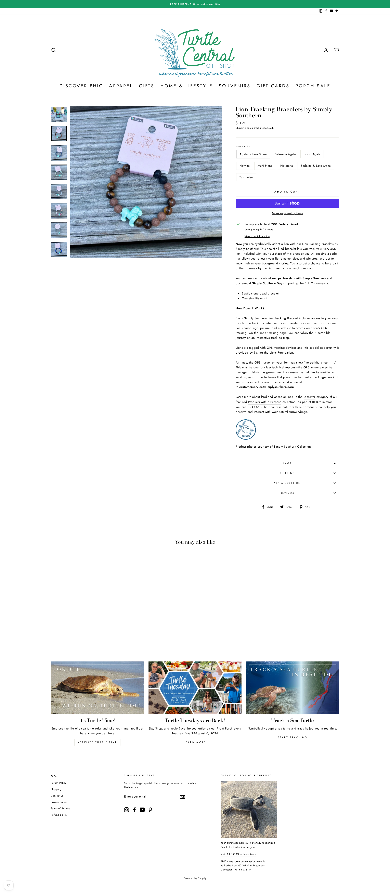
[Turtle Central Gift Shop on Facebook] (134, 809)
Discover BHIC (81, 85)
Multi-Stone (265, 165)
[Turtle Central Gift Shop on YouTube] (142, 809)
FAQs (287, 463)
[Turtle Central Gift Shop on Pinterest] (150, 809)
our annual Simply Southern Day (259, 283)
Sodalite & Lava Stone (316, 165)
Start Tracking (292, 737)
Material (243, 146)
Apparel (121, 85)
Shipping (241, 128)
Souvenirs (234, 85)
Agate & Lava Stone (253, 154)
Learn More (195, 742)
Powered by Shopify (195, 878)
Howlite (244, 165)
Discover (309, 397)
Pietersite (286, 165)
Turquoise (246, 177)
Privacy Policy (59, 802)
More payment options (287, 213)
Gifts (146, 85)
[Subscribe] (182, 797)
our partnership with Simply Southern (299, 278)
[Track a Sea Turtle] (292, 687)
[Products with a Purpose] (246, 438)
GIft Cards (273, 85)
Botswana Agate (285, 154)
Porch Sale (313, 85)
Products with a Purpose (265, 402)
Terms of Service (60, 808)
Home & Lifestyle (186, 85)
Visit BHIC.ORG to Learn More (238, 854)
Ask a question (287, 483)
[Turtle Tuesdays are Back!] (195, 687)
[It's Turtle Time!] (97, 687)
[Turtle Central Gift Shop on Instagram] (126, 809)
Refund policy (59, 815)
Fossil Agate (312, 154)
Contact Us (57, 796)
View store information (257, 236)
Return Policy (58, 783)
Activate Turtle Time (97, 742)
